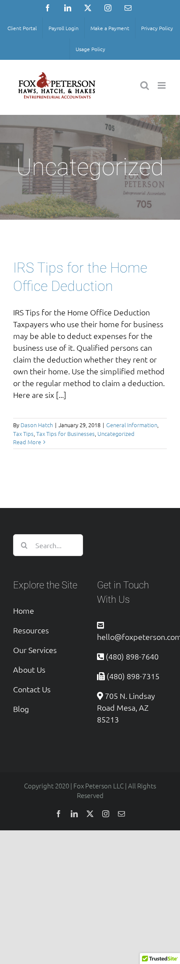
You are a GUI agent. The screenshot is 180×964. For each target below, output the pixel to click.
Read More (27, 442)
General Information (131, 425)
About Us (29, 669)
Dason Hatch (37, 425)
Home (23, 610)
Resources (31, 630)
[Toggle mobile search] (144, 85)
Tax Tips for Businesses (65, 433)
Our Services (35, 650)
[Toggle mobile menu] (162, 85)
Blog (21, 709)
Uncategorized (116, 433)
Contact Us (32, 689)
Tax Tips (23, 433)
